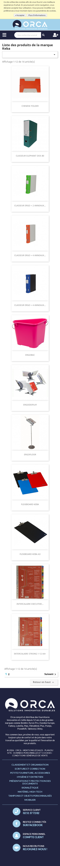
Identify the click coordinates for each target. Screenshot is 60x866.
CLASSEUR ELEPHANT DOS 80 (30, 155)
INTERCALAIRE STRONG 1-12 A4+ (30, 653)
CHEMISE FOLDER (30, 106)
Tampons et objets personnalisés (30, 795)
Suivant (50, 674)
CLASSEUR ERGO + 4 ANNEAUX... (30, 255)
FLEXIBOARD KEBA (30, 504)
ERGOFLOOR (30, 454)
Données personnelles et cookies (32, 753)
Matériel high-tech (30, 791)
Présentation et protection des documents (30, 782)
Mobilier (30, 799)
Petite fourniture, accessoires (30, 772)
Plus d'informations (36, 15)
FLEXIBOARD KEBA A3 (30, 554)
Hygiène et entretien (30, 776)
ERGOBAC (30, 355)
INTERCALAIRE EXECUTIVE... (30, 603)
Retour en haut (44, 682)
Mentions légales (33, 750)
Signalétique (30, 787)
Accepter (20, 15)
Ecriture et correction (30, 768)
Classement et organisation (30, 764)
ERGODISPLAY (30, 404)
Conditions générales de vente (30, 755)
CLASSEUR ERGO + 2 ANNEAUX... (30, 205)
